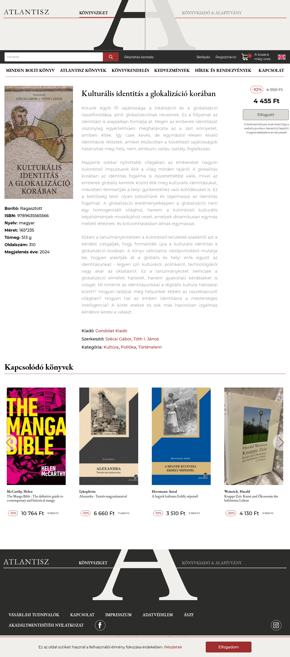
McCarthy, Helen (20, 492)
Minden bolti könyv (30, 70)
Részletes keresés (139, 57)
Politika (128, 347)
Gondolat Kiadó (111, 330)
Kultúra (111, 347)
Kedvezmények (172, 70)
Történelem (150, 347)
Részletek (173, 647)
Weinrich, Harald (237, 492)
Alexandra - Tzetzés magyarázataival (103, 496)
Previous (8, 442)
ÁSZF (189, 614)
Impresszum (118, 614)
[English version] (281, 57)
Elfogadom (228, 647)
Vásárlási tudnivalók (34, 614)
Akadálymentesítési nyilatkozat (46, 625)
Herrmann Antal (164, 492)
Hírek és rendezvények (223, 70)
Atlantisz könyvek (83, 70)
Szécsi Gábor (118, 339)
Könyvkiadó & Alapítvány (212, 12)
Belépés (203, 57)
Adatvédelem (158, 614)
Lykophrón (87, 492)
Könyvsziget (93, 12)
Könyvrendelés (130, 70)
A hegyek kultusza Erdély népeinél (175, 496)
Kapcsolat (271, 70)
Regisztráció (225, 57)
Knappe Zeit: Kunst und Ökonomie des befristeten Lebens (251, 498)
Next (281, 442)
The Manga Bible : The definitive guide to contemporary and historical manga (35, 498)
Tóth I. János (146, 339)
